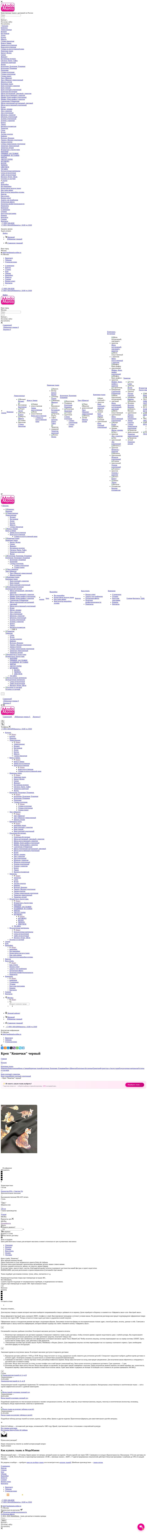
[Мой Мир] (8, 1048)
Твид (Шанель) (19, 816)
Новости (4, 1478)
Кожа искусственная (25, 769)
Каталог (12, 736)
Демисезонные (19, 744)
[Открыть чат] (141, 1527)
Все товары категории (9, 1428)
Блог (2, 1472)
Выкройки (13, 949)
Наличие (8, 1247)
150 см (3, 1209)
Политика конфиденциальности (15, 1512)
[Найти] (2, 17)
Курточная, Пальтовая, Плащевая (26, 796)
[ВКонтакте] (2, 1048)
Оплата (8, 1253)
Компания (13, 980)
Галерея (4, 1480)
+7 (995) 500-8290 (7, 223)
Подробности (6, 1223)
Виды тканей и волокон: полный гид (14, 1398)
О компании (5, 1466)
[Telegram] (23, 1048)
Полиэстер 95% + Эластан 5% (12, 1191)
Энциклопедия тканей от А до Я (13, 1381)
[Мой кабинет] (2, 696)
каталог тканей (65, 1462)
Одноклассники (11, 262)
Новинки (4, 1068)
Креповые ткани (20, 825)
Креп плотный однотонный (20, 1076)
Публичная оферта (8, 1514)
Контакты (4, 1483)
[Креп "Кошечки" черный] (19, 1152)
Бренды (3, 1468)
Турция (3, 1214)
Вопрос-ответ (6, 1481)
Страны (4, 1470)
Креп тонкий (5, 1076)
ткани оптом (98, 1462)
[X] (11, 1048)
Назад (14, 734)
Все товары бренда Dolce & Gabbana (14, 1430)
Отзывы (8, 1249)
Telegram (8, 260)
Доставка (8, 1255)
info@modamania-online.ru (11, 252)
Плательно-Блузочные (22, 837)
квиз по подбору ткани (35, 1462)
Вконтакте (9, 258)
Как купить (13, 965)
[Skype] (20, 1048)
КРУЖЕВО (22, 918)
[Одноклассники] (5, 1048)
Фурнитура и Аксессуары (23, 903)
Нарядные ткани (20, 777)
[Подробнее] (1, 1390)
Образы (3, 1474)
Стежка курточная (25, 806)
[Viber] (14, 1048)
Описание (9, 1245)
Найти (4, 1520)
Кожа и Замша (19, 761)
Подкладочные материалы (23, 932)
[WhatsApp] (17, 1048)
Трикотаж (17, 878)
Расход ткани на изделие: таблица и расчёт (16, 1415)
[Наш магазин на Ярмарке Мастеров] (8, 1494)
